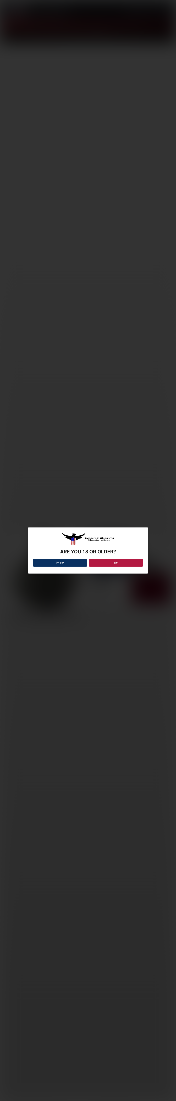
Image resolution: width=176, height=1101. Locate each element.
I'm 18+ (60, 563)
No (116, 563)
